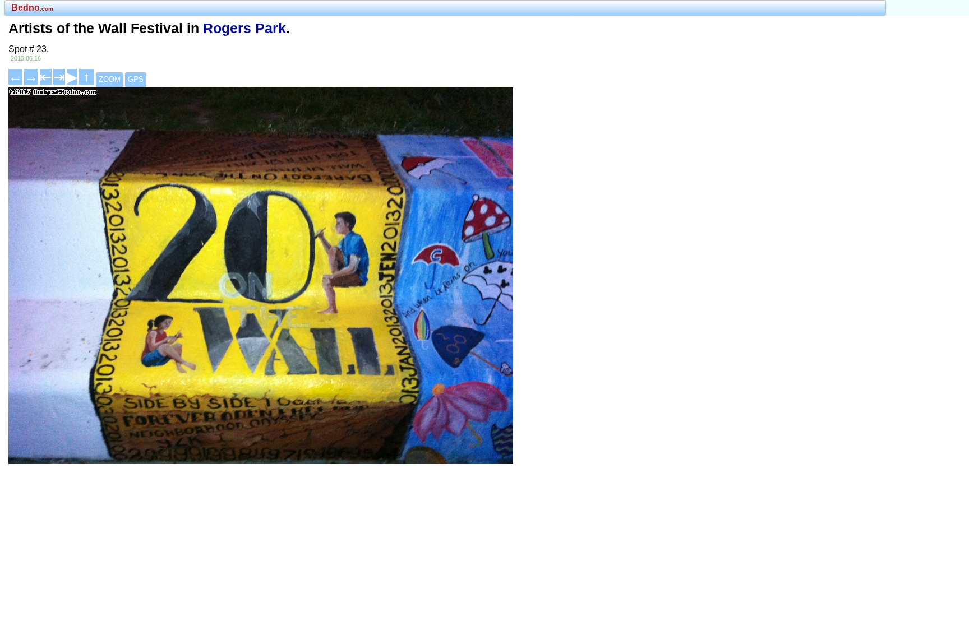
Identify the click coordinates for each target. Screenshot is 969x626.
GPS (136, 79)
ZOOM (110, 79)
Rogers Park (244, 28)
